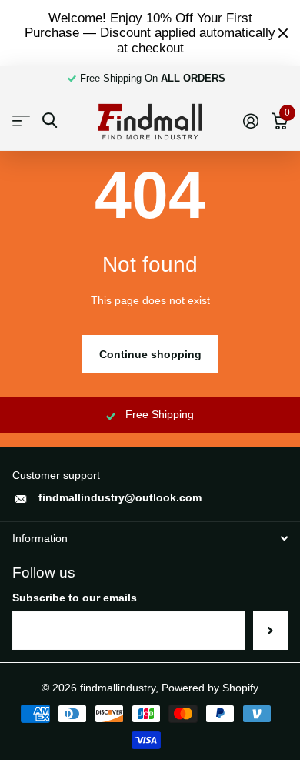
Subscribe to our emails (74, 597)
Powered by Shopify (210, 687)
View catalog (21, 121)
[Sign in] (250, 120)
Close (283, 33)
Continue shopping (150, 354)
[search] (49, 120)
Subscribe (270, 630)
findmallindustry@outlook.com (120, 497)
